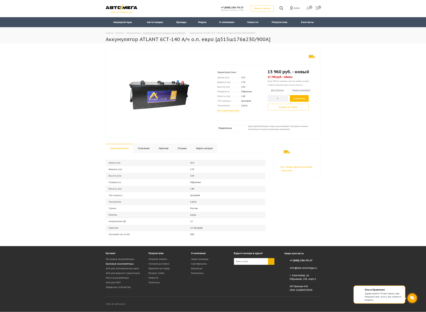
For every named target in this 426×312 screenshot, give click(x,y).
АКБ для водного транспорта (123, 273)
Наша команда (199, 259)
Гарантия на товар (159, 268)
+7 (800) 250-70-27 (232, 7)
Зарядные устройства (118, 287)
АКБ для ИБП (113, 282)
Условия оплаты (157, 259)
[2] (219, 56)
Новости (153, 277)
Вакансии (196, 268)
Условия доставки (158, 263)
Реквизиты (197, 273)
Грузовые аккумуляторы (120, 263)
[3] (222, 56)
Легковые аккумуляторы (120, 259)
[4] (225, 56)
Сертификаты (199, 263)
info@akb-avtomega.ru (303, 267)
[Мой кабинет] (291, 8)
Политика (154, 282)
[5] (229, 56)
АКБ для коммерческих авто (122, 268)
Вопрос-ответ (156, 273)
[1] (216, 56)
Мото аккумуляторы (117, 277)
